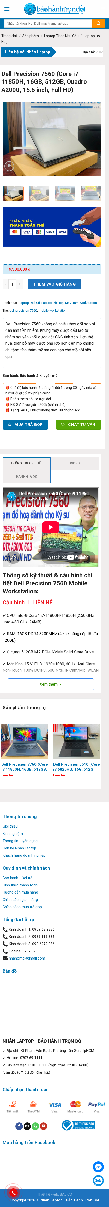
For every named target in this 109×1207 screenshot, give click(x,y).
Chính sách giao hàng (20, 900)
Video (75, 463)
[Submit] (98, 23)
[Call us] (35, 1126)
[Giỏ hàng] (102, 8)
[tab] (27, 463)
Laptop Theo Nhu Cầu (61, 36)
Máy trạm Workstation (81, 303)
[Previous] (10, 139)
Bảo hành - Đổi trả (17, 878)
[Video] (9, 166)
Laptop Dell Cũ (29, 303)
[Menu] (7, 9)
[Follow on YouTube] (43, 1126)
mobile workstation (53, 310)
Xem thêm (49, 684)
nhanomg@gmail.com (27, 958)
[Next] (93, 139)
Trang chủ (9, 36)
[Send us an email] (27, 1126)
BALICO (66, 1194)
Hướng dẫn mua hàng (20, 892)
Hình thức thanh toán (20, 885)
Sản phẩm (30, 36)
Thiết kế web (47, 1194)
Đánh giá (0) (26, 476)
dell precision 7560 (23, 310)
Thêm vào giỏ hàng (54, 284)
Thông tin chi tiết (26, 463)
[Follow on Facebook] (19, 1126)
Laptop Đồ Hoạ (52, 303)
